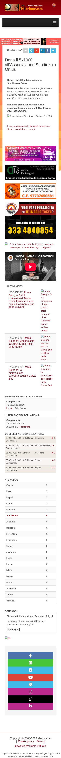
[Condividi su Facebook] (47, 50)
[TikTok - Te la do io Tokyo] (30, 699)
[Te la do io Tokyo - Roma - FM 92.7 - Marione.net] (26, 7)
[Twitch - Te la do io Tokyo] (30, 706)
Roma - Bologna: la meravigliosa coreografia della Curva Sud (22, 373)
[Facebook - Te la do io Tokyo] (30, 655)
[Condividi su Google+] (36, 50)
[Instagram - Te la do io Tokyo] (30, 691)
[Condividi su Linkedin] (42, 50)
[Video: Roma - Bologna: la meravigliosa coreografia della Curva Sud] (46, 375)
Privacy (40, 741)
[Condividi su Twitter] (53, 50)
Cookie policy (26, 741)
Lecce (9, 408)
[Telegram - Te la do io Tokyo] (30, 670)
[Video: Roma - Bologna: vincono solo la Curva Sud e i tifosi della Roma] (46, 348)
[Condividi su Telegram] (31, 50)
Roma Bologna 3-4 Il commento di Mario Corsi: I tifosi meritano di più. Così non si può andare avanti (21, 299)
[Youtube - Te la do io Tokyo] (30, 677)
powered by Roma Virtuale (30, 746)
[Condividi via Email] (25, 50)
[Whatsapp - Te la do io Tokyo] (30, 663)
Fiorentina (25, 426)
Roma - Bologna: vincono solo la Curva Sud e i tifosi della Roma (21, 342)
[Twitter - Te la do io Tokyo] (30, 684)
